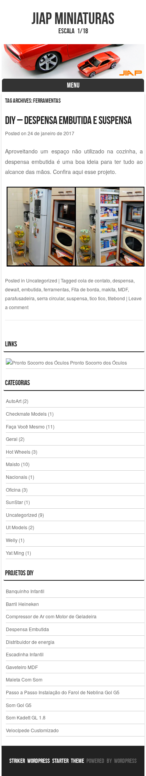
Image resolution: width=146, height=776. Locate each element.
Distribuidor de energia (30, 641)
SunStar (14, 502)
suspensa (77, 298)
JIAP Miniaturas (73, 18)
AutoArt (13, 400)
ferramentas (56, 289)
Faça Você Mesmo (25, 426)
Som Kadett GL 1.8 (26, 717)
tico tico (98, 298)
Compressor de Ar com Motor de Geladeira (51, 616)
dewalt (12, 289)
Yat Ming (15, 552)
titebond (116, 298)
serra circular (50, 298)
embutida (31, 289)
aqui (77, 172)
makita (109, 289)
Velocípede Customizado (32, 730)
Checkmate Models (26, 413)
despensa (123, 280)
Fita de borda (85, 289)
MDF (123, 289)
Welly (12, 540)
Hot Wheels (18, 451)
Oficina (13, 489)
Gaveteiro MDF (22, 667)
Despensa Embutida (27, 629)
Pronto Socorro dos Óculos (98, 362)
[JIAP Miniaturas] (73, 61)
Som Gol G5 (19, 705)
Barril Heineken (22, 603)
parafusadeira (20, 298)
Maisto (13, 464)
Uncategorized (41, 280)
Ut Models (16, 527)
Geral (12, 438)
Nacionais (16, 476)
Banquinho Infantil (25, 591)
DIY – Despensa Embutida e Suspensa (68, 120)
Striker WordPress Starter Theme (46, 760)
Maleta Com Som (24, 679)
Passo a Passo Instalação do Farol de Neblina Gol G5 (63, 692)
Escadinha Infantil (25, 654)
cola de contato (94, 280)
